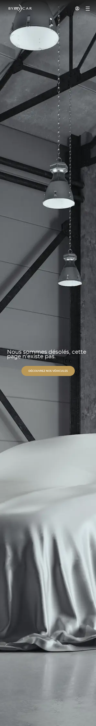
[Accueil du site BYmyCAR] (20, 8)
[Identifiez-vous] (77, 8)
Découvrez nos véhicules (48, 371)
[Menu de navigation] (87, 8)
